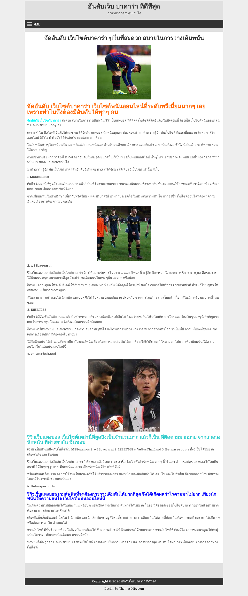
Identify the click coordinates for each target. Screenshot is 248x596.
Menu (37, 24)
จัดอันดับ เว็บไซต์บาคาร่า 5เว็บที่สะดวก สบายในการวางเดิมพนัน (124, 37)
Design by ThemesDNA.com (124, 588)
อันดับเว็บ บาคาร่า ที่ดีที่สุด (124, 6)
